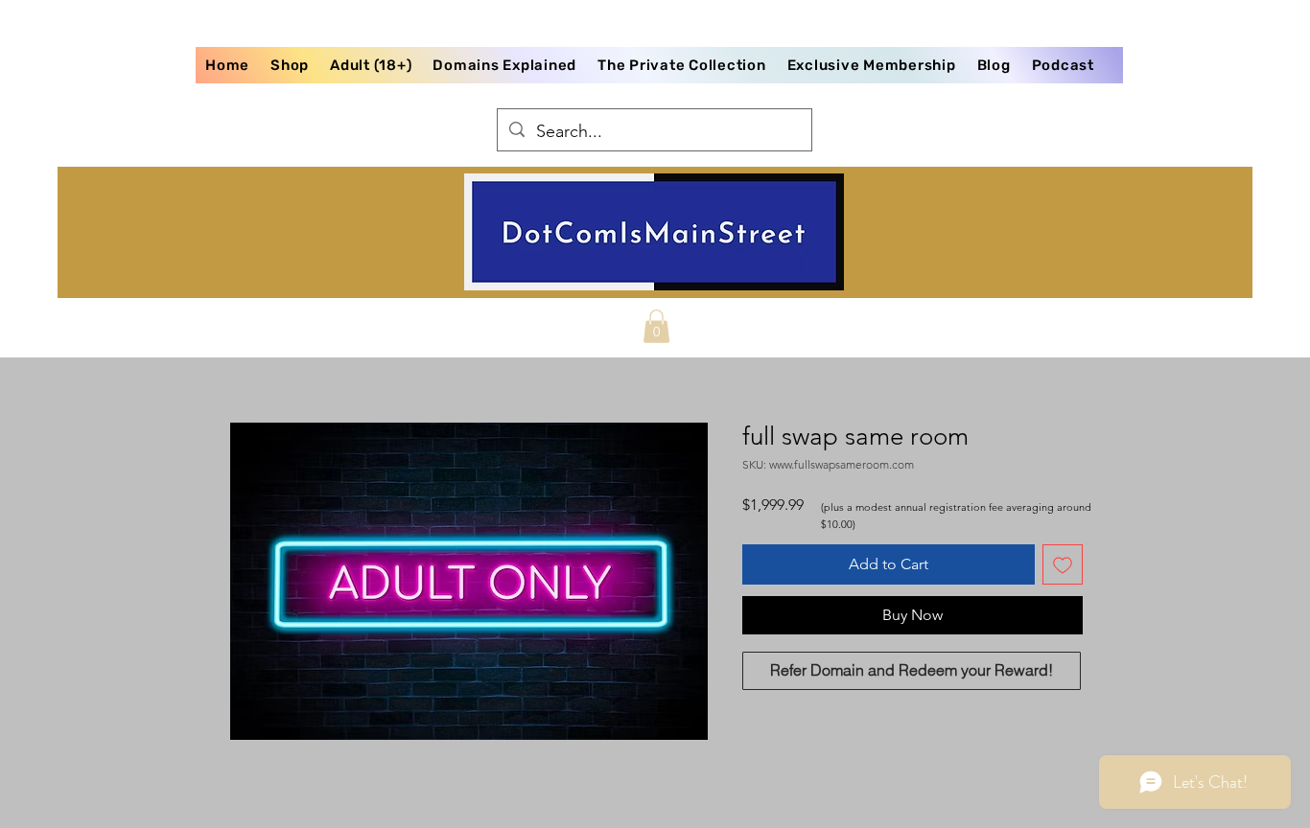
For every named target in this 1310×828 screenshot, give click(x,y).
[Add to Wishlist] (1062, 564)
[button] (656, 326)
